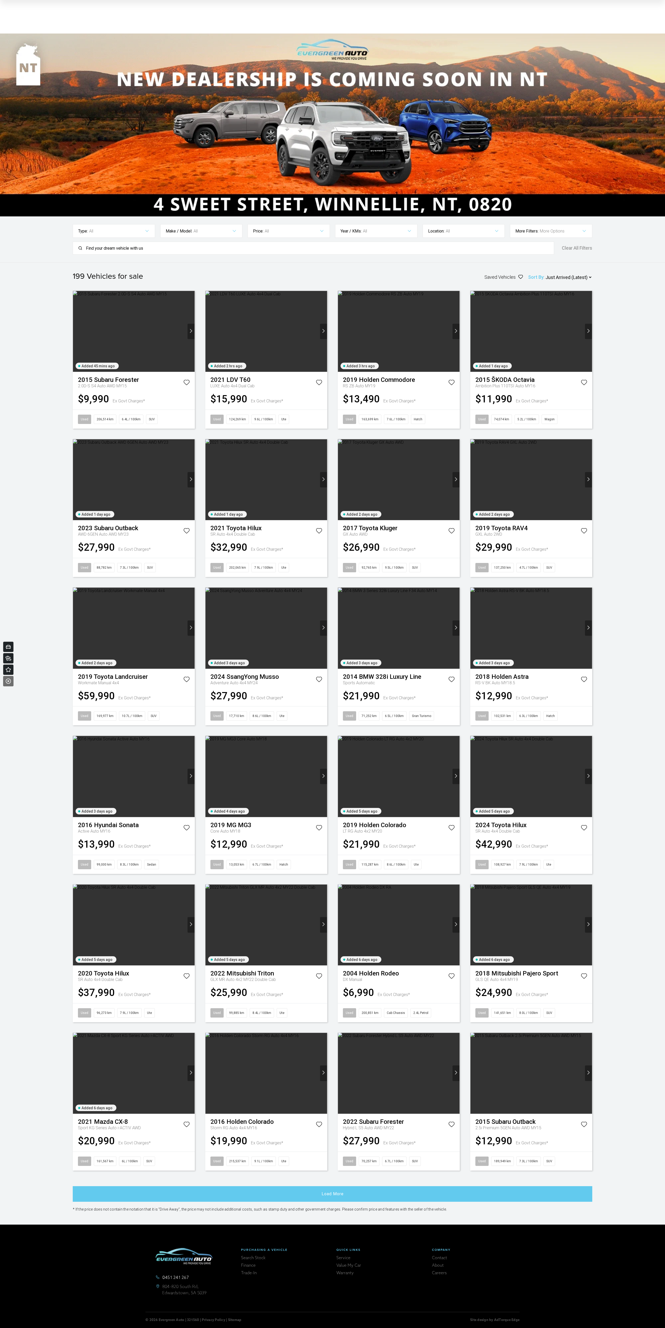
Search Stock (253, 1258)
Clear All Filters (577, 248)
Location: (436, 231)
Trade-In (249, 1273)
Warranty (345, 1273)
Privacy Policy (213, 1320)
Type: (83, 231)
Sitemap (235, 1320)
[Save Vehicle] (186, 383)
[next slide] (191, 331)
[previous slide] (76, 331)
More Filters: (526, 231)
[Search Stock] (8, 658)
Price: (258, 231)
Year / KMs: (351, 231)
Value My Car (348, 1266)
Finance (248, 1266)
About (438, 1266)
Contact (439, 1258)
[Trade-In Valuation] (8, 647)
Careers (439, 1273)
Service (343, 1258)
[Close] (8, 681)
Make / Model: (179, 231)
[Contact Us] (8, 670)
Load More (333, 1193)
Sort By (536, 277)
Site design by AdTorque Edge (495, 1320)
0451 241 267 (175, 1278)
